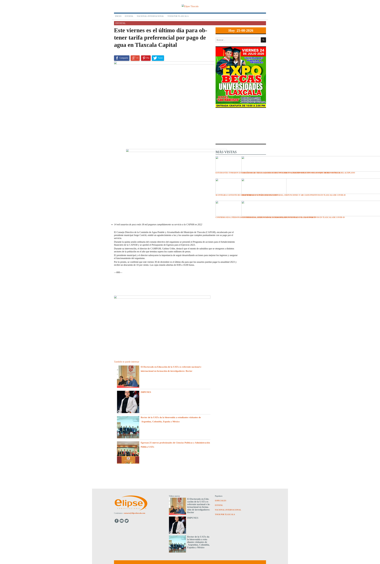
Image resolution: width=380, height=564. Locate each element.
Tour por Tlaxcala (178, 16)
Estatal (129, 16)
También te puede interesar (126, 361)
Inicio (118, 16)
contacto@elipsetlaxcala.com (134, 513)
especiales (220, 501)
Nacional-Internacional (150, 16)
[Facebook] (116, 520)
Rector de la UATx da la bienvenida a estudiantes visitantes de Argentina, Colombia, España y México (198, 542)
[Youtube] (121, 520)
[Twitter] (127, 520)
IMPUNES (146, 392)
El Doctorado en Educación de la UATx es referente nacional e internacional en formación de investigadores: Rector (198, 506)
